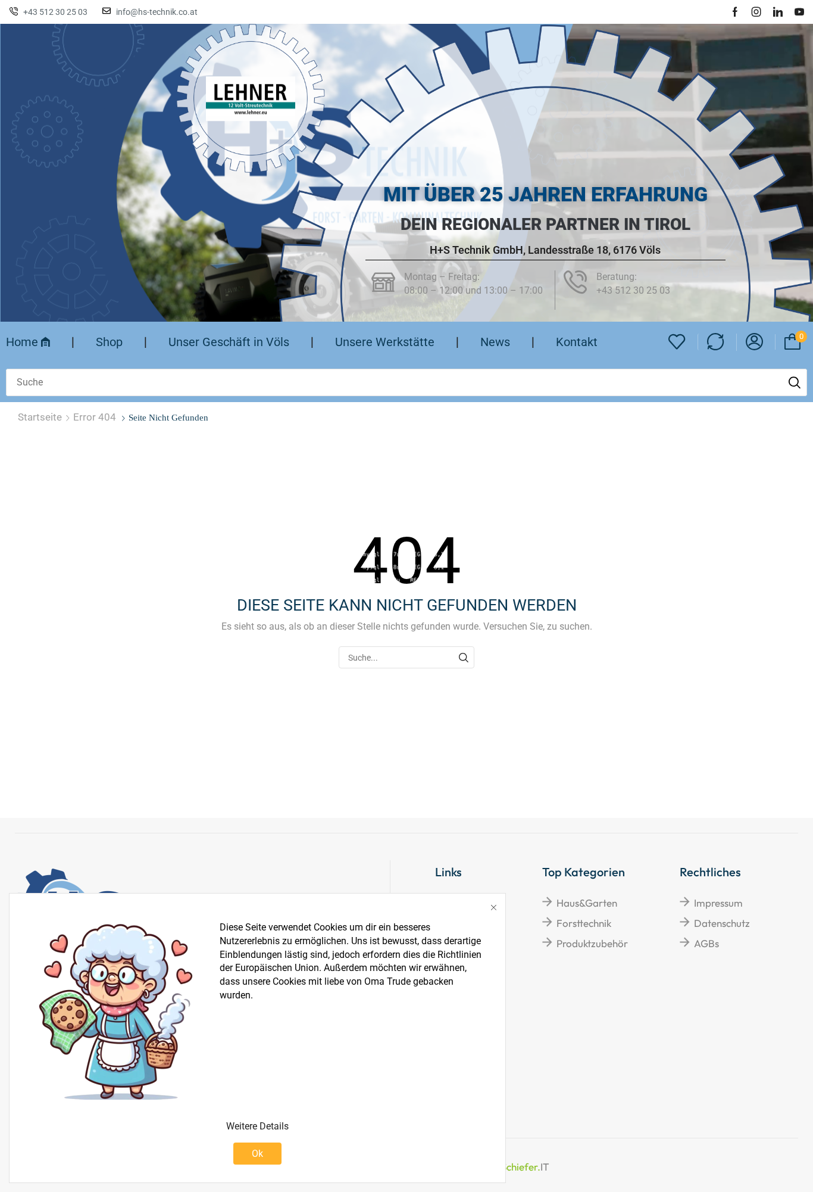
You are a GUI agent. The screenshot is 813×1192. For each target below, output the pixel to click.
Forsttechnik (583, 923)
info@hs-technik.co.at (157, 12)
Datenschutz (722, 923)
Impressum (718, 903)
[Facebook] (735, 12)
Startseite (40, 417)
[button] (677, 342)
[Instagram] (756, 12)
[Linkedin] (778, 12)
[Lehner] (250, 98)
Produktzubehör (592, 943)
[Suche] (794, 382)
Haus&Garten (586, 903)
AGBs (706, 943)
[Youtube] (799, 12)
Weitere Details (257, 1126)
